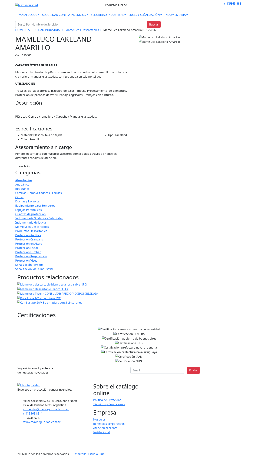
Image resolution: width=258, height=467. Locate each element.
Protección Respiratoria (31, 256)
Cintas (19, 197)
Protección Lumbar (28, 252)
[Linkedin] (213, 3)
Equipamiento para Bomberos (35, 206)
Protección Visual (26, 260)
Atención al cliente (105, 428)
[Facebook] (204, 3)
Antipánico (22, 184)
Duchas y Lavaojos (27, 201)
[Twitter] (217, 3)
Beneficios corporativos (109, 424)
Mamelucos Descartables (32, 227)
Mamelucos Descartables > (83, 30)
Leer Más (24, 166)
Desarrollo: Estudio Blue (88, 454)
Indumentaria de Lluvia (30, 222)
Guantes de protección (30, 214)
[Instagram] (208, 3)
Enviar (193, 370)
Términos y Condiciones (109, 404)
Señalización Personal (29, 265)
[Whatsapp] (200, 3)
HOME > (20, 30)
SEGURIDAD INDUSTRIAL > (45, 30)
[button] (238, 463)
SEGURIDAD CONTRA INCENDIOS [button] (64, 15)
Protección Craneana (29, 239)
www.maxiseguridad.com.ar (42, 422)
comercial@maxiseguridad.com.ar (46, 409)
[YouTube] (221, 3)
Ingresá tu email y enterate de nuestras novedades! (35, 370)
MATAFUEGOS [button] (28, 15)
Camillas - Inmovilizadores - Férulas (38, 193)
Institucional (101, 432)
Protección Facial (26, 248)
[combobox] (37, 24)
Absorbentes (23, 180)
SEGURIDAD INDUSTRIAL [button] (107, 15)
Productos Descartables (31, 231)
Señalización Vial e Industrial (34, 269)
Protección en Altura (28, 244)
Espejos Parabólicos (28, 210)
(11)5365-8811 (233, 3)
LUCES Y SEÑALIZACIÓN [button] (144, 15)
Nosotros (99, 419)
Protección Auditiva (28, 235)
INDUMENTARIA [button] (175, 15)
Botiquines (22, 189)
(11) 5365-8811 (32, 413)
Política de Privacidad (107, 400)
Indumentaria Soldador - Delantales (39, 218)
